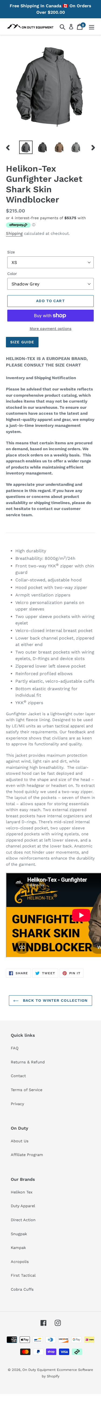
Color (12, 273)
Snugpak (19, 1234)
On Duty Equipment (38, 1370)
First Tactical (23, 1275)
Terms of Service (26, 1090)
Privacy (17, 1104)
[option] (26, 147)
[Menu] (91, 26)
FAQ (15, 1048)
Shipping (14, 233)
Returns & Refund (28, 1062)
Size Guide (22, 342)
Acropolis (20, 1261)
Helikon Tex (22, 1192)
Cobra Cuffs (22, 1289)
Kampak (18, 1247)
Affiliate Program (27, 1155)
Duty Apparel (23, 1206)
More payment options (50, 328)
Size (11, 252)
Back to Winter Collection (54, 1000)
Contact (18, 1076)
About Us (20, 1141)
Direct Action (23, 1220)
